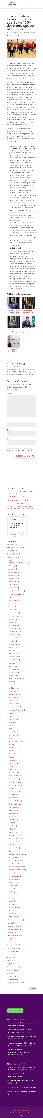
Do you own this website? (13, 534)
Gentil (10, 713)
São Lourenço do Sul (15, 867)
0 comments (17, 35)
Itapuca (10, 732)
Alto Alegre (12, 566)
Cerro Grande (13, 644)
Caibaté (11, 603)
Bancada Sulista (12, 554)
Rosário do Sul (13, 835)
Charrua (11, 650)
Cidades (9, 560)
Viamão (11, 914)
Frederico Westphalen (15, 710)
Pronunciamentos (13, 967)
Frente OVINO (18, 1064)
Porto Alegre (12, 807)
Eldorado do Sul (13, 675)
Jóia (9, 738)
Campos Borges (13, 616)
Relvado (11, 823)
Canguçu (11, 622)
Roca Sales (12, 826)
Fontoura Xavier (13, 707)
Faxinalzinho (12, 700)
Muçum (11, 769)
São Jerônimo (13, 857)
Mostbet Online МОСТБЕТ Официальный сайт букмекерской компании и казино (20, 1052)
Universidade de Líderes (15, 983)
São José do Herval (14, 860)
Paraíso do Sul (13, 791)
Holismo (10, 954)
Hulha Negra (12, 719)
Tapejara (11, 885)
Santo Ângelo (13, 848)
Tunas (10, 910)
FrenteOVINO (11, 951)
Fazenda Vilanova (14, 704)
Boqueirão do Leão (15, 594)
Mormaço (11, 766)
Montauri (11, 760)
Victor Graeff (12, 917)
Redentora (12, 820)
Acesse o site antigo (15, 1010)
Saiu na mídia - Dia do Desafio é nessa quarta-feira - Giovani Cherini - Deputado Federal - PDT (20, 369)
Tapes (10, 892)
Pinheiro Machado (14, 801)
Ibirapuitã (11, 722)
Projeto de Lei (11, 964)
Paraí (10, 788)
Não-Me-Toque (13, 773)
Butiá (10, 597)
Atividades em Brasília (14, 548)
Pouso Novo (12, 813)
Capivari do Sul (13, 638)
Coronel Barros (13, 660)
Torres (10, 898)
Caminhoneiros (12, 557)
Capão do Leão (13, 635)
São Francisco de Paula (16, 854)
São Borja (11, 851)
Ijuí (9, 726)
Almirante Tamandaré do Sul (18, 563)
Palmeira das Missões (15, 785)
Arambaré (11, 569)
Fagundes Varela (14, 694)
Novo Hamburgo (14, 782)
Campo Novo (13, 613)
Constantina (12, 653)
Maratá (10, 754)
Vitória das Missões (15, 920)
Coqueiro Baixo (13, 657)
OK (22, 534)
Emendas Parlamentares (15, 942)
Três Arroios (12, 904)
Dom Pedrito (12, 672)
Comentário (11, 393)
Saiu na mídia (11, 970)
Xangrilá (11, 923)
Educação (10, 939)
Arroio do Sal (12, 575)
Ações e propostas (16, 1113)
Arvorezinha (12, 581)
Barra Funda (12, 585)
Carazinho (11, 641)
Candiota (11, 619)
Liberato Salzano (14, 747)
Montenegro (12, 763)
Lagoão (11, 744)
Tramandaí (12, 901)
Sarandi (10, 873)
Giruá (10, 716)
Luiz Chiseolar (13, 33)
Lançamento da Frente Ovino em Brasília (22, 1087)
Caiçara (10, 606)
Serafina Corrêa (13, 879)
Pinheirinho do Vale (14, 798)
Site (8, 439)
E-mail (9, 430)
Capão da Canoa (14, 628)
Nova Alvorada (13, 776)
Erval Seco (11, 688)
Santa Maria (12, 841)
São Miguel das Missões (16, 870)
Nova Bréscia (13, 779)
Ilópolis (10, 729)
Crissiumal (11, 663)
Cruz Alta (11, 666)
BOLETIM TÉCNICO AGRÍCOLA (17, 503)
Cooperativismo (12, 929)
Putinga (11, 816)
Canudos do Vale (14, 625)
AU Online (19, 289)
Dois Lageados (13, 669)
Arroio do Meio (13, 572)
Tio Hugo (11, 895)
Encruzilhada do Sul (15, 679)
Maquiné (11, 751)
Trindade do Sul (13, 907)
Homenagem (11, 957)
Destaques (10, 932)
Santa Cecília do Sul (15, 838)
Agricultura (10, 544)
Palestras (10, 961)
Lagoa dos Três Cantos (16, 741)
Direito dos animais (13, 936)
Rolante (11, 829)
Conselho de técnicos (14, 926)
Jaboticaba (12, 735)
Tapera (10, 888)
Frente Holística (12, 948)
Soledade (11, 882)
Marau (10, 757)
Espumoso (12, 691)
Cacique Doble (13, 600)
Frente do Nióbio (12, 945)
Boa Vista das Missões (16, 591)
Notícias (28, 1113)
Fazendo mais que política (20, 1110)
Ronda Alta (12, 832)
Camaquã (11, 610)
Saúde (9, 973)
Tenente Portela (12, 976)
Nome (9, 421)
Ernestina (11, 685)
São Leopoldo (13, 863)
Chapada (11, 647)
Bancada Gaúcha (12, 551)
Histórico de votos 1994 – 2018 (17, 500)
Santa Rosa (12, 845)
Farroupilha (12, 697)
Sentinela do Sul (13, 876)
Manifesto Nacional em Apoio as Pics (19, 497)
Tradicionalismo (12, 979)
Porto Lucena (13, 810)
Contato (20, 1115)
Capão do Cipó (13, 632)
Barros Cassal (13, 588)
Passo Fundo (12, 794)
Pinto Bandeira (13, 804)
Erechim (11, 682)
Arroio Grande (13, 578)
